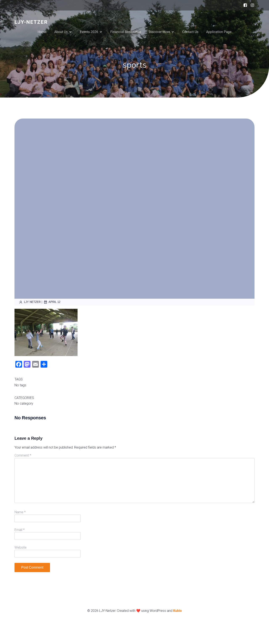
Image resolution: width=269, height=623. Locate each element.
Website (20, 547)
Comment (23, 455)
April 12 (54, 302)
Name (20, 512)
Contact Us (190, 32)
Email (20, 530)
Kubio (177, 611)
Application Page (218, 32)
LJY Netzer (32, 302)
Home (42, 32)
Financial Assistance (125, 32)
